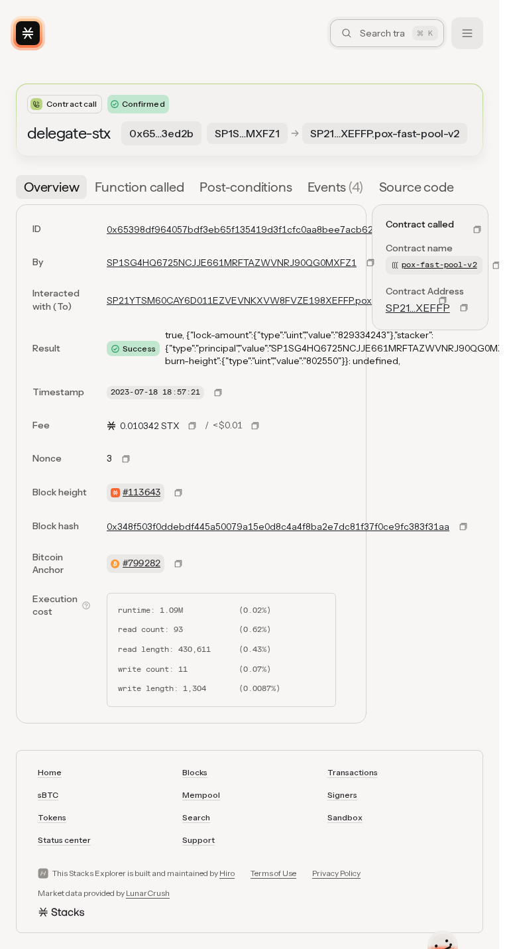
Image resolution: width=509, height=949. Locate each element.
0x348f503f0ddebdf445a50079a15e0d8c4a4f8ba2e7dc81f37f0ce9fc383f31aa (278, 527)
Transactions (352, 772)
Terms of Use (273, 873)
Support (198, 840)
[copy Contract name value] (496, 265)
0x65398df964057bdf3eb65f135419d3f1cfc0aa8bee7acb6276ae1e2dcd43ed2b (285, 229)
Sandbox (345, 817)
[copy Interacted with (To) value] (442, 300)
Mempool (201, 795)
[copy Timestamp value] (218, 392)
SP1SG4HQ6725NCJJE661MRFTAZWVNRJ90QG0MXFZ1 (232, 263)
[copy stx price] (192, 425)
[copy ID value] (477, 229)
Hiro (227, 873)
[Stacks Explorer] (28, 33)
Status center (64, 840)
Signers (342, 795)
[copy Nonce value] (126, 459)
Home (50, 772)
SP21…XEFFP (418, 307)
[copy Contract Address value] (464, 307)
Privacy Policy (336, 873)
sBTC (48, 795)
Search (196, 817)
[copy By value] (370, 262)
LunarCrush (148, 893)
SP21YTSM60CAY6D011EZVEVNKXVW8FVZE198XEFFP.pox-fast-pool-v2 (268, 300)
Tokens (52, 817)
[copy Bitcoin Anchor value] (178, 563)
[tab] (51, 187)
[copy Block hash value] (463, 526)
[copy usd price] (255, 425)
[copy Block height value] (178, 492)
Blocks (194, 772)
